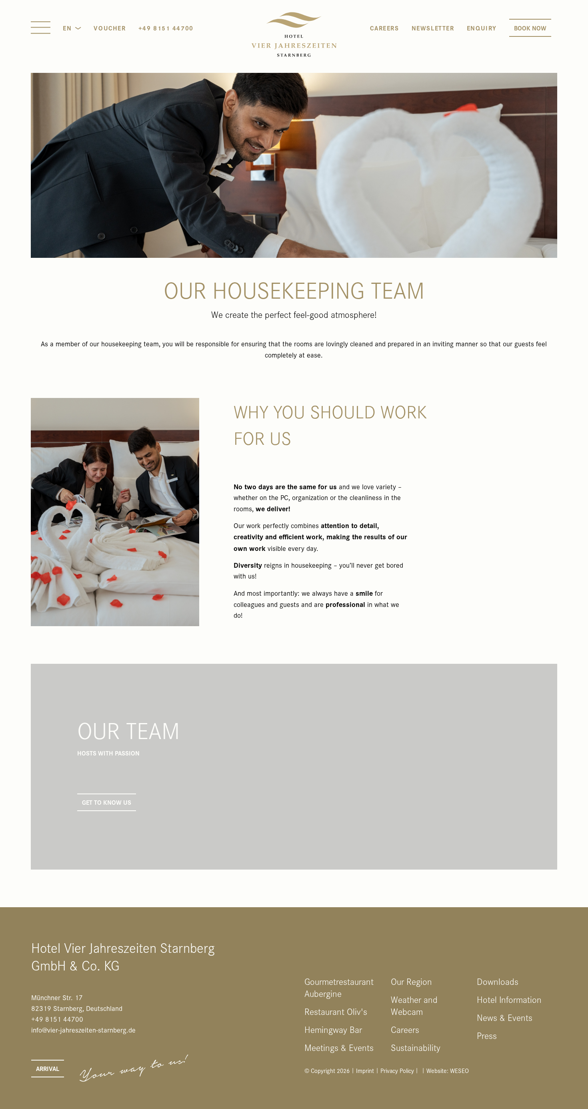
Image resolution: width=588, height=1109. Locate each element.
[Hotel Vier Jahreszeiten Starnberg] (294, 34)
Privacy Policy (397, 1070)
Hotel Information (509, 999)
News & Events (504, 1017)
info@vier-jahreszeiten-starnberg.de (83, 1030)
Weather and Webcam (414, 1005)
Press (487, 1035)
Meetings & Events (339, 1047)
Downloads (497, 981)
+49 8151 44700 (166, 27)
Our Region (411, 981)
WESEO (459, 1070)
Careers (405, 1029)
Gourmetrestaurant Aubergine (339, 987)
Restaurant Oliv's (335, 1011)
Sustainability (415, 1047)
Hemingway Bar (333, 1029)
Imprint (365, 1070)
